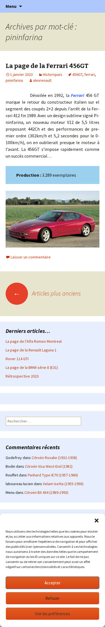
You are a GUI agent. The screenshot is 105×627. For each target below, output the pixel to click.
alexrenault (42, 80)
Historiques (52, 74)
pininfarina (14, 80)
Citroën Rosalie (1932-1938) (54, 457)
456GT (77, 74)
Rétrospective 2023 (22, 376)
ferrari (89, 74)
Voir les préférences (52, 613)
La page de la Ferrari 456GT (47, 66)
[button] (96, 520)
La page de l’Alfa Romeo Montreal (34, 341)
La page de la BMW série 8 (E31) (32, 367)
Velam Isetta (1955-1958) (63, 483)
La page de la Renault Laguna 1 (31, 350)
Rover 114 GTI (17, 358)
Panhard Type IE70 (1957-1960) (53, 475)
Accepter (52, 582)
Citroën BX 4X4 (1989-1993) (46, 492)
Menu (11, 6)
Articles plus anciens (47, 293)
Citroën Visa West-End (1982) (49, 466)
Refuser (52, 598)
